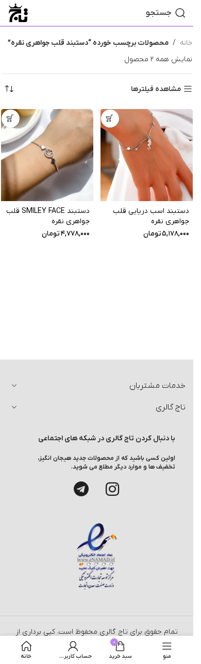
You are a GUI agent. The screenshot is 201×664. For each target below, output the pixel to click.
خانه (186, 43)
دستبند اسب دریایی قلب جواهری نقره (151, 216)
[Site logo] (18, 12)
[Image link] (97, 556)
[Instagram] (112, 489)
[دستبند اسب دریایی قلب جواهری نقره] (146, 155)
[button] (110, 119)
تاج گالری (112, 632)
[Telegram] (81, 489)
